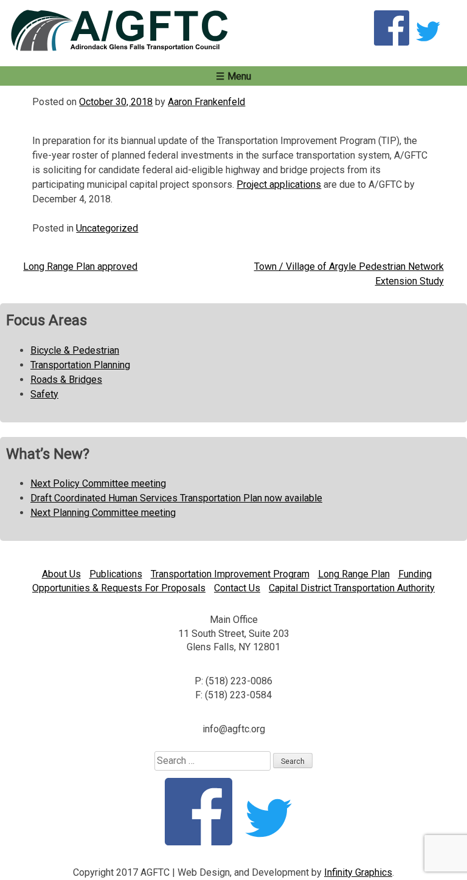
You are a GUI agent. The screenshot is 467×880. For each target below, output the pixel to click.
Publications (115, 574)
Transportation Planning (80, 365)
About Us (61, 574)
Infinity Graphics (358, 872)
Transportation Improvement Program (230, 574)
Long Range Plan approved (80, 266)
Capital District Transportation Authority (352, 588)
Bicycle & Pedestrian (74, 350)
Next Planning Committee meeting (103, 512)
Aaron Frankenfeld (206, 102)
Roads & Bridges (66, 379)
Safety (44, 394)
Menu (239, 76)
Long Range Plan (354, 574)
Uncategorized (107, 228)
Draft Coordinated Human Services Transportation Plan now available (176, 498)
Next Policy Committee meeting (98, 483)
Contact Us (237, 588)
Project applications (279, 184)
